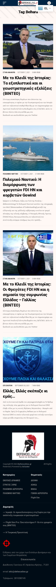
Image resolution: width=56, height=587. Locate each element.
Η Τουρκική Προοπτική (17, 532)
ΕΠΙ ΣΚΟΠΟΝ (7, 386)
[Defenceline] (28, 3)
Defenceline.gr (25, 464)
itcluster (26, 466)
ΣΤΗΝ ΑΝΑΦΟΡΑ (9, 72)
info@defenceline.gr (18, 571)
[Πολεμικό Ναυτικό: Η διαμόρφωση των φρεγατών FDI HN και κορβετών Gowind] (28, 148)
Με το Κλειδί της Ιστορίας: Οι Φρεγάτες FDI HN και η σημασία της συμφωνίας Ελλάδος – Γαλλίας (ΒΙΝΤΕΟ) (27, 295)
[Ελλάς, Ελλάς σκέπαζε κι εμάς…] (28, 359)
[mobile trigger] (5, 3)
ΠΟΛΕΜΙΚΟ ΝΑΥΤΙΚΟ (10, 174)
